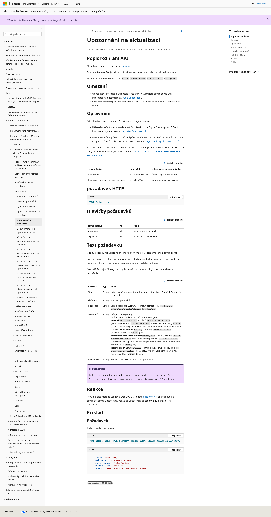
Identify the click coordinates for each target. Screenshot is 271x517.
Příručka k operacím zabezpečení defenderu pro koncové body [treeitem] (21, 62)
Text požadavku (238, 54)
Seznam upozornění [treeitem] (26, 201)
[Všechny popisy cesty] (89, 31)
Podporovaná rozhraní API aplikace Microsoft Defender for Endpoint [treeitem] (28, 165)
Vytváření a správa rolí (134, 131)
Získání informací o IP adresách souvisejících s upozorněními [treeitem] (28, 265)
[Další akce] (181, 31)
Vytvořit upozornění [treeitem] (26, 206)
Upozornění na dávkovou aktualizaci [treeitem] (28, 213)
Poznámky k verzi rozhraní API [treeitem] (24, 130)
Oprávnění (236, 43)
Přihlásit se (262, 3)
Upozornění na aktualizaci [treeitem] (24, 222)
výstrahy (124, 66)
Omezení (235, 40)
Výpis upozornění (132, 97)
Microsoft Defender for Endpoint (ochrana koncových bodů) (123, 31)
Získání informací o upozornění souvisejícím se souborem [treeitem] (28, 253)
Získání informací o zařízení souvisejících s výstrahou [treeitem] (28, 277)
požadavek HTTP (238, 47)
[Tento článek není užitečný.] (262, 72)
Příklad (234, 62)
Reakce (234, 58)
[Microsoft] (5, 4)
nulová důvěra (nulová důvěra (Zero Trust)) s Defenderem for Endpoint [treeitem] (24, 100)
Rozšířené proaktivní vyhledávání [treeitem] (24, 184)
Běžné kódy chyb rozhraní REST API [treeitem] (27, 175)
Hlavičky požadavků (240, 51)
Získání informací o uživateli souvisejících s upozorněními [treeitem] (28, 289)
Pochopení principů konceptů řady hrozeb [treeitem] (24, 478)
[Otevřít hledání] (253, 3)
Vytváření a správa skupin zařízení (165, 141)
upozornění (149, 396)
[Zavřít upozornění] (267, 18)
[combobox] (22, 34)
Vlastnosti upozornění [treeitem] (27, 196)
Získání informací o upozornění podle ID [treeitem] (26, 230)
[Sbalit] (41, 28)
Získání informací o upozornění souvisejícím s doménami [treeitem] (29, 241)
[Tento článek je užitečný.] (258, 72)
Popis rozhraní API (240, 36)
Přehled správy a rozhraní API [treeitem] (24, 125)
